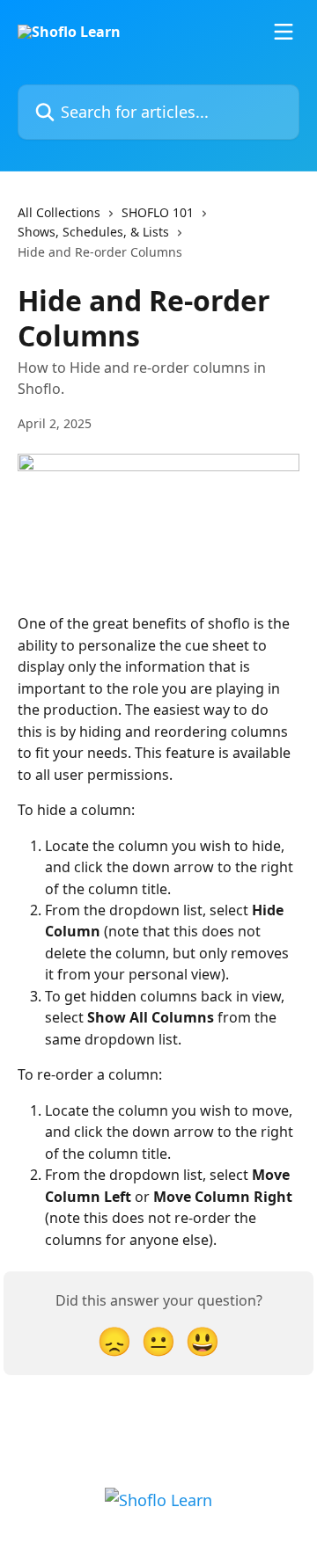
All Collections (59, 212)
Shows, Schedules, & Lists (93, 231)
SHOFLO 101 (158, 212)
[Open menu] (283, 31)
